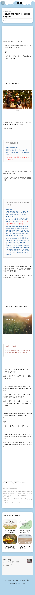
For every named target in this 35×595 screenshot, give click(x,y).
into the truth (7, 488)
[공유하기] (9, 482)
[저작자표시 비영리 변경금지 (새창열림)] (22, 482)
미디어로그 (15, 580)
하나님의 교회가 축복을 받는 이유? (10, 502)
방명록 (28, 580)
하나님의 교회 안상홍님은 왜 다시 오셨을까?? (13, 493)
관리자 (23, 583)
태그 (9, 580)
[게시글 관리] (11, 482)
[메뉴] (3, 3)
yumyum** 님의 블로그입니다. (11, 562)
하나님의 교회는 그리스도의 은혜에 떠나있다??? (13, 491)
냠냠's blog (17, 2)
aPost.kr (18, 583)
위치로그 (22, 580)
